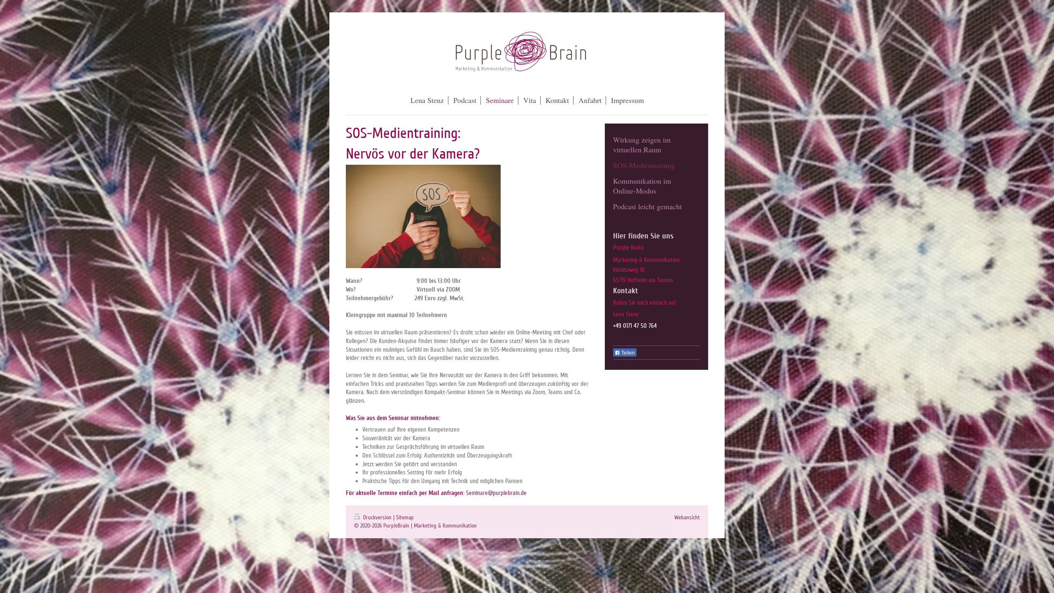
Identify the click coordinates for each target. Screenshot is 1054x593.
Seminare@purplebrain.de (496, 493)
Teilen (627, 353)
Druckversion (377, 517)
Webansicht (687, 517)
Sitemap (405, 517)
